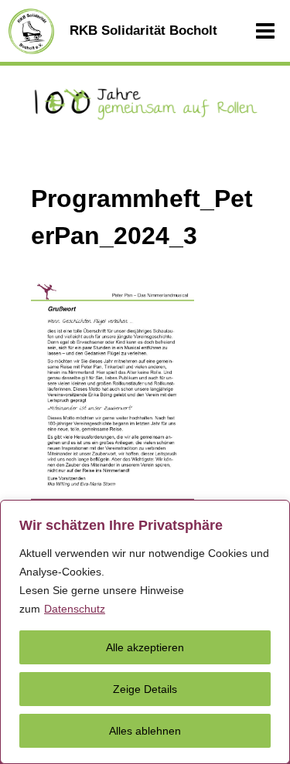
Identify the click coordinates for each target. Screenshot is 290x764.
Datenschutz (74, 609)
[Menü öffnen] (265, 31)
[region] (145, 632)
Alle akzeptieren (145, 647)
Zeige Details (145, 689)
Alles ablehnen (145, 731)
